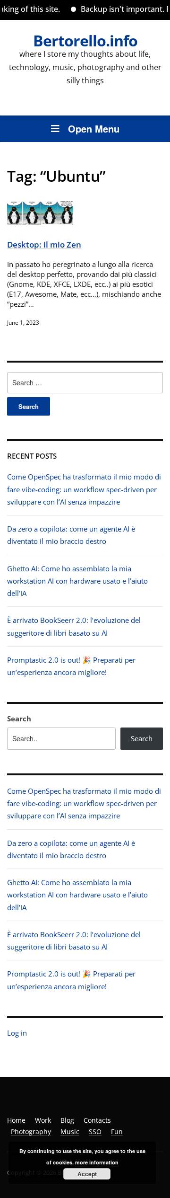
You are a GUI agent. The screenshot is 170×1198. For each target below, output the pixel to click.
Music (69, 1131)
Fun (117, 1131)
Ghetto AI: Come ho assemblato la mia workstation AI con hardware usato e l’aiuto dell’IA (77, 581)
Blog (67, 1120)
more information (97, 1162)
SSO (95, 1131)
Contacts (97, 1120)
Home (16, 1120)
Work (43, 1120)
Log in (17, 1033)
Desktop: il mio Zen (44, 244)
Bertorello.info (85, 40)
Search (19, 718)
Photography (31, 1131)
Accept (87, 1174)
